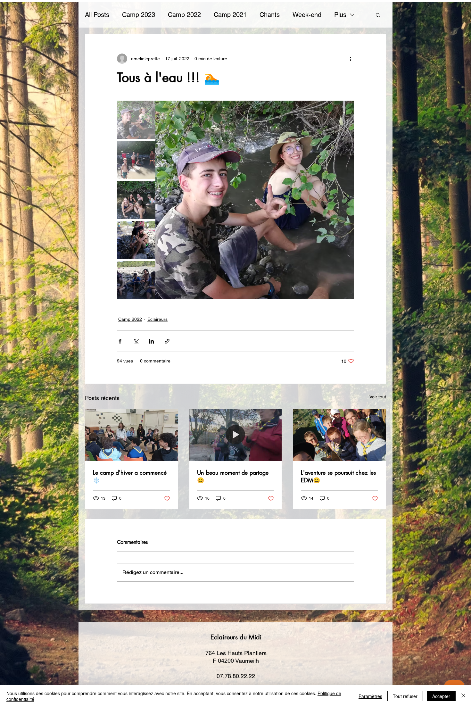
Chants (270, 15)
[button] (378, 14)
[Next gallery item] (346, 200)
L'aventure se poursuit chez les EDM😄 (338, 476)
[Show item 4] (136, 240)
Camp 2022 (184, 15)
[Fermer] (463, 696)
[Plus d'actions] (350, 58)
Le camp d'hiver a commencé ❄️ (130, 476)
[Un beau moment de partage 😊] (235, 435)
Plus (340, 15)
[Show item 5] (136, 280)
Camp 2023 (138, 15)
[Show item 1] (136, 120)
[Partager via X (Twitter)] (136, 341)
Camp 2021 (230, 15)
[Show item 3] (136, 200)
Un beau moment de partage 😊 (233, 476)
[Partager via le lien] (167, 341)
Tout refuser (405, 696)
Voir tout (377, 396)
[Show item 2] (136, 160)
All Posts (97, 15)
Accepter (441, 696)
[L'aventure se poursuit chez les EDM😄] (339, 435)
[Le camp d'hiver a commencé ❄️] (131, 435)
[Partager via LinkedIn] (151, 341)
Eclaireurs (157, 319)
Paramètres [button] (370, 696)
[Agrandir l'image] (254, 200)
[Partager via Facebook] (120, 341)
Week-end (307, 15)
